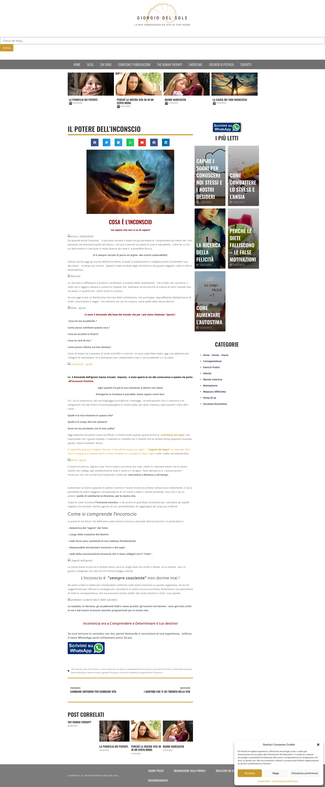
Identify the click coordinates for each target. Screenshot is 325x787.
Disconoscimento (158, 780)
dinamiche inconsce (183, 669)
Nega (276, 773)
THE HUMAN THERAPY (79, 722)
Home (77, 64)
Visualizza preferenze (304, 773)
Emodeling (195, 64)
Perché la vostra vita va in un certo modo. (146, 748)
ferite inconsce (94, 672)
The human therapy (169, 64)
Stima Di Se (209, 397)
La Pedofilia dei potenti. (114, 746)
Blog (90, 64)
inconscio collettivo (129, 672)
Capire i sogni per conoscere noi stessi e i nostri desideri (209, 178)
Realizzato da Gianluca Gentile (233, 771)
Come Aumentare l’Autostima (209, 315)
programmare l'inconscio (151, 672)
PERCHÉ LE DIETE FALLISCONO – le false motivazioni (243, 245)
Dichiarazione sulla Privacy (285, 781)
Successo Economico (215, 403)
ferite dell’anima (78, 672)
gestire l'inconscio (110, 672)
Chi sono (105, 64)
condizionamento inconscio (138, 669)
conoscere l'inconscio (162, 669)
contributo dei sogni (172, 434)
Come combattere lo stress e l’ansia (243, 185)
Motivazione (210, 385)
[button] (318, 744)
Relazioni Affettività (214, 391)
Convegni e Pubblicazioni (134, 64)
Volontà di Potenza (221, 64)
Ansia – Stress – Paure (215, 355)
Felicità (207, 373)
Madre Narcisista (173, 746)
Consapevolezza (212, 361)
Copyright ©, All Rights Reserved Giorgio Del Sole (93, 775)
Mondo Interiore (212, 379)
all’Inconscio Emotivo (80, 381)
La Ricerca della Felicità (208, 252)
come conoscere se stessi (113, 669)
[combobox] (162, 40)
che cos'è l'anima (91, 669)
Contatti (246, 64)
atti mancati (76, 669)
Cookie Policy (264, 781)
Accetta (250, 773)
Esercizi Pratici (211, 367)
